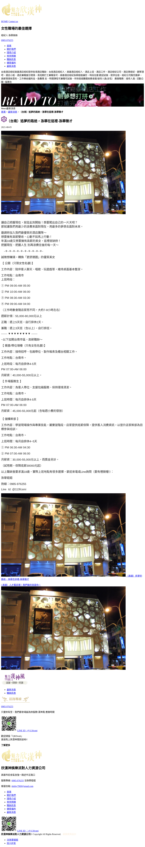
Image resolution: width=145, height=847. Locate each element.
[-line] (9, 730)
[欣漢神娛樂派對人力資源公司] (21, 14)
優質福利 (11, 63)
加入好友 (11, 843)
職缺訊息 (11, 59)
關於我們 (11, 49)
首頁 (9, 46)
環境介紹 (11, 52)
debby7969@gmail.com (22, 786)
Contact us (13, 21)
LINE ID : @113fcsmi (27, 730)
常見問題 (11, 56)
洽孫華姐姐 (12, 840)
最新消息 (11, 66)
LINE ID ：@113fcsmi (28, 831)
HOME (4, 21)
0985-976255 (7, 40)
